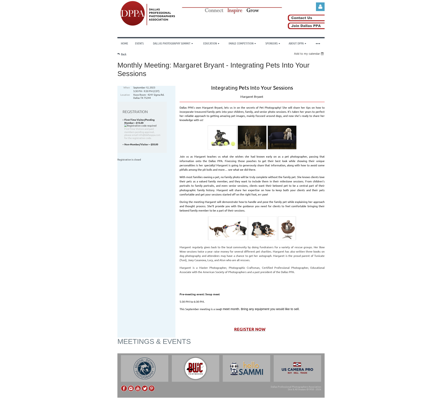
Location (125, 94)
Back (123, 54)
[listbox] (309, 54)
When (126, 87)
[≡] (318, 43)
